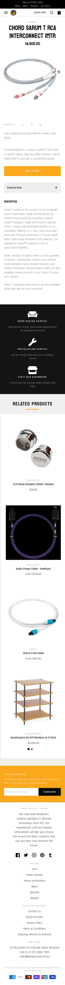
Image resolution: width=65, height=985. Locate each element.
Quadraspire (33, 734)
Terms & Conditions (34, 928)
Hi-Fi (34, 869)
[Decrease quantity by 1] (23, 125)
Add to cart (32, 171)
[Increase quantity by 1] (40, 125)
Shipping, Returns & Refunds (35, 934)
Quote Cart (40, 12)
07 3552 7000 (36, 2)
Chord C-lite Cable (33, 653)
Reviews (34, 5)
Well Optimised (34, 970)
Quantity (9, 124)
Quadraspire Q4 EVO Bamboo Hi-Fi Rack (33, 737)
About (17, 5)
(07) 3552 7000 (40, 952)
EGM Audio (33, 480)
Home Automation (34, 881)
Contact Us (34, 911)
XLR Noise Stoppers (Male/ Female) (33, 484)
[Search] (51, 12)
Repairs (34, 898)
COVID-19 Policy (34, 917)
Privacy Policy (34, 923)
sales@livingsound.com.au (35, 956)
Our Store (45, 5)
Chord (32, 22)
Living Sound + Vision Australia (26, 967)
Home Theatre (34, 875)
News (25, 5)
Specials (34, 892)
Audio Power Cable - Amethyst (33, 569)
